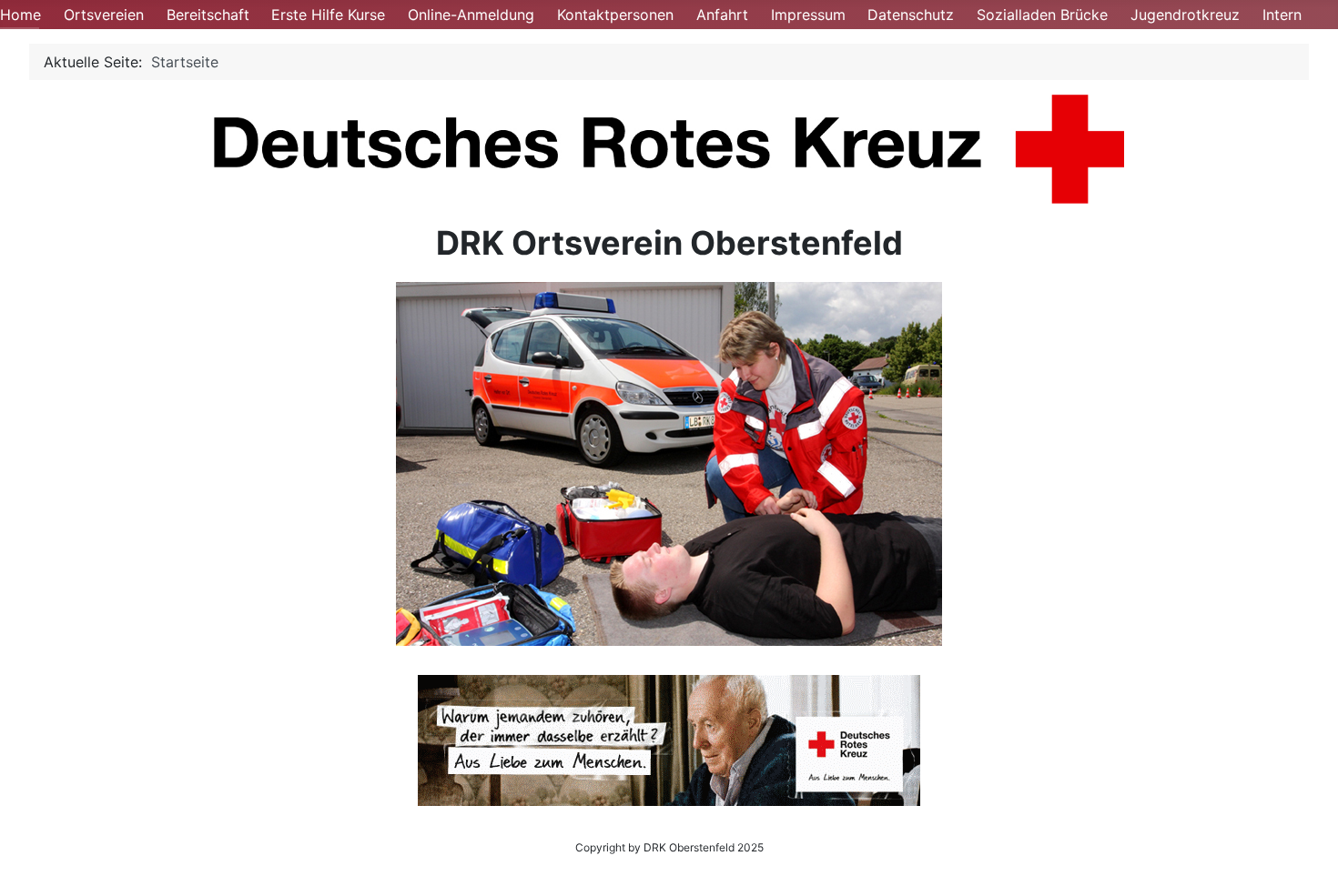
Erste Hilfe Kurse (328, 14)
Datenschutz (910, 14)
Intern (1282, 14)
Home (20, 14)
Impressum (808, 14)
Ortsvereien (104, 14)
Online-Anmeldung (471, 14)
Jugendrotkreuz (1185, 14)
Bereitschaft (208, 14)
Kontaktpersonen (615, 14)
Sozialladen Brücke (1042, 14)
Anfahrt (722, 14)
